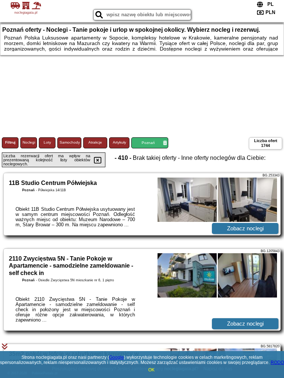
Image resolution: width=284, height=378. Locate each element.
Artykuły (119, 142)
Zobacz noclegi (245, 228)
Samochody (70, 142)
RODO (277, 362)
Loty (47, 142)
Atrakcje (95, 142)
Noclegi (29, 142)
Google (116, 357)
